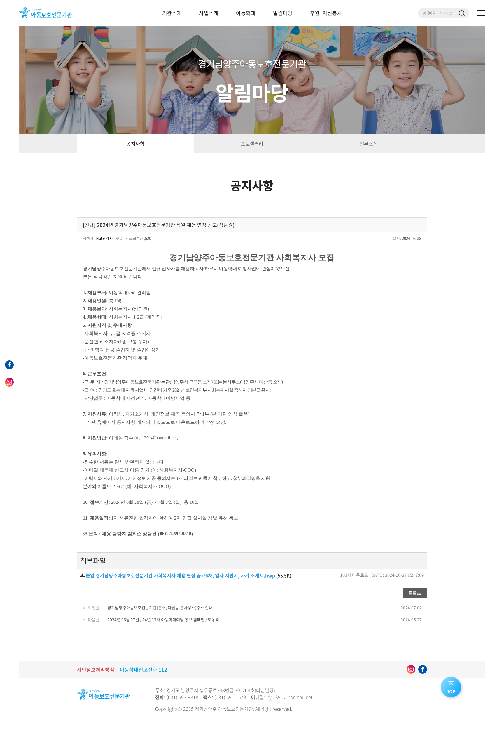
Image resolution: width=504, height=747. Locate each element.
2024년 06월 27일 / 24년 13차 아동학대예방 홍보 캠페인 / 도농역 (163, 619)
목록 (413, 593)
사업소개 (208, 13)
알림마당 (283, 13)
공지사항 (135, 143)
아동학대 (246, 13)
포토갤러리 (252, 143)
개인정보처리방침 (95, 669)
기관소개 (172, 13)
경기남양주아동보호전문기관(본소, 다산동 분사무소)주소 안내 (160, 607)
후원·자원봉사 (326, 13)
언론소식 (369, 143)
